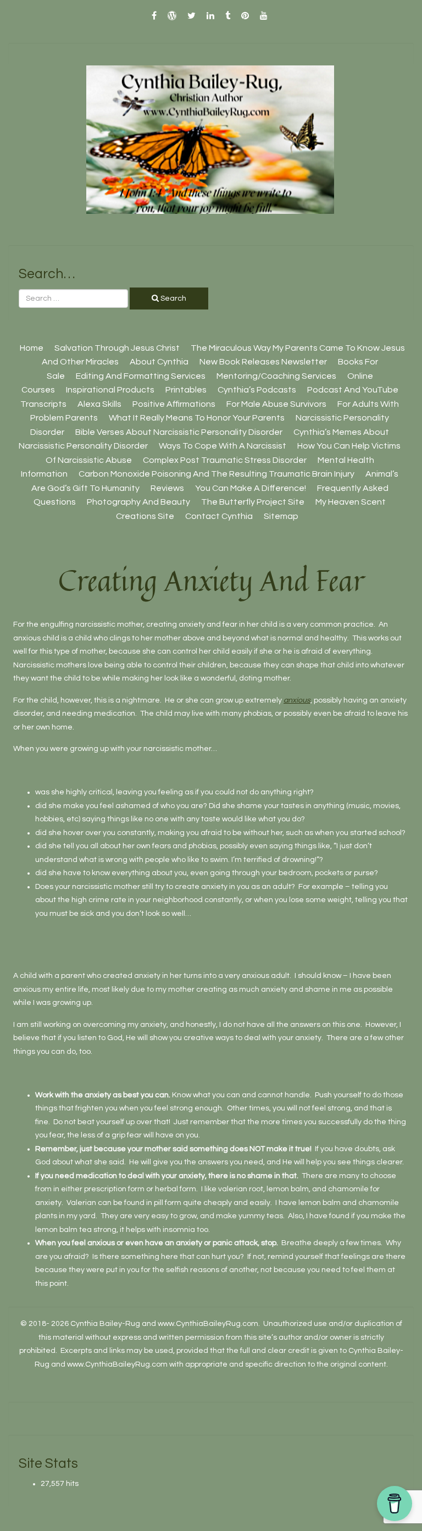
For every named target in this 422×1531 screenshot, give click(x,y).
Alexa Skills (99, 404)
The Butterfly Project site (252, 502)
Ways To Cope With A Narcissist (222, 445)
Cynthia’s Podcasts (257, 389)
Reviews (167, 488)
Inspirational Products (110, 389)
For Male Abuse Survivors (276, 404)
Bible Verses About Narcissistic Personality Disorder (178, 432)
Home (31, 348)
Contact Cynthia (219, 516)
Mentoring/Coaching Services (276, 376)
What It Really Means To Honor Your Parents (197, 417)
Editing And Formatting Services (141, 376)
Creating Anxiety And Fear (211, 580)
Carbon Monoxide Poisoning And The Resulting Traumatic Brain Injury (216, 473)
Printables (186, 389)
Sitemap (281, 516)
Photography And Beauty (138, 502)
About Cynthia (159, 361)
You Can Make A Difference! (250, 488)
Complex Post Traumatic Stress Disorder (225, 460)
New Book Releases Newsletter (263, 361)
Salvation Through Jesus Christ (117, 348)
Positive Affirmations (173, 404)
